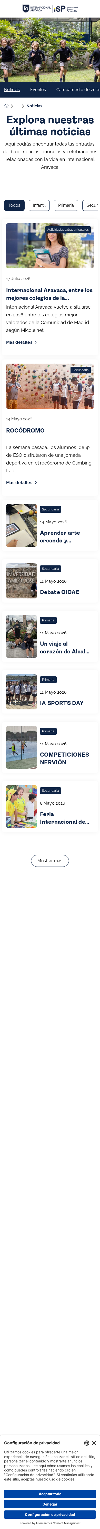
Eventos (38, 90)
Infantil (39, 205)
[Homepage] (9, 106)
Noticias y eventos (20, 106)
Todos (14, 205)
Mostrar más (50, 860)
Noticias (12, 90)
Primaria (66, 205)
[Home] (50, 9)
